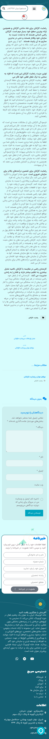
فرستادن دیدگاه (34, 513)
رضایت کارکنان (33, 317)
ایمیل (40, 471)
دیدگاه (39, 427)
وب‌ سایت (38, 485)
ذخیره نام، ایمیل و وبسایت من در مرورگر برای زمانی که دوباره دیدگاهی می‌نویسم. (27, 502)
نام (41, 457)
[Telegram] (24, 659)
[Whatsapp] (17, 659)
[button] (34, 8)
